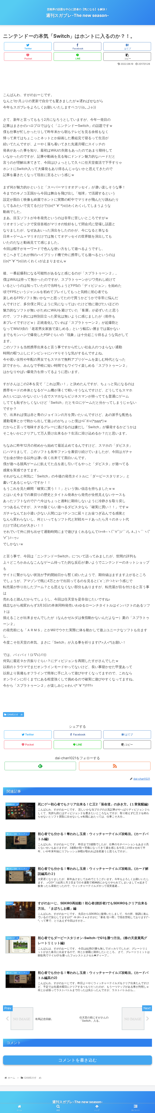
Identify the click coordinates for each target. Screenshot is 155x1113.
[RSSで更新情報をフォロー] (114, 766)
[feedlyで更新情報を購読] (40, 766)
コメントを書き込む (77, 1060)
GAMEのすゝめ (15, 714)
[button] (143, 625)
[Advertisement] (77, 77)
